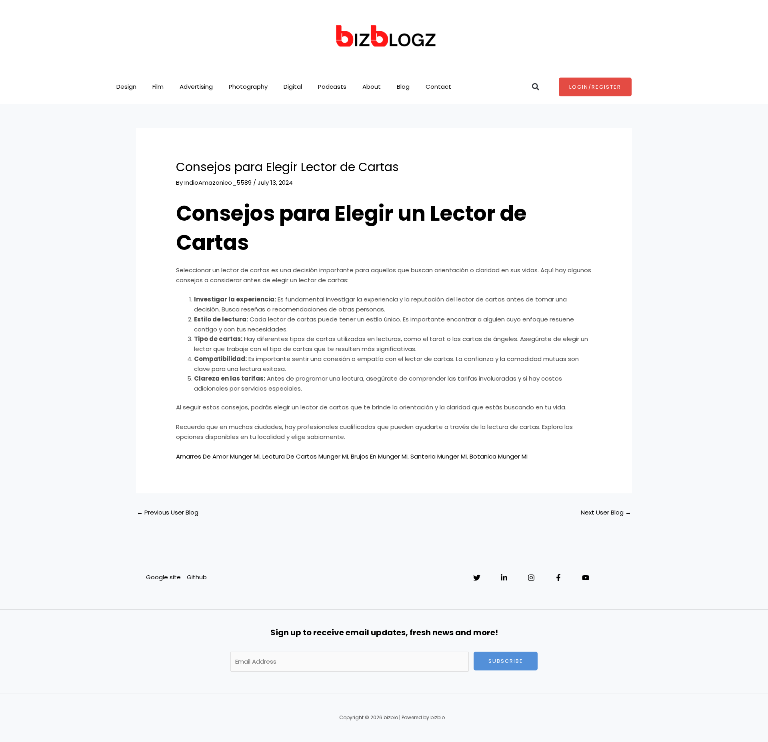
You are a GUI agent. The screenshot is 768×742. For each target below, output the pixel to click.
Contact (438, 86)
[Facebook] (558, 577)
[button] (535, 87)
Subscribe (505, 661)
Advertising (196, 86)
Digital (293, 86)
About (371, 86)
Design (126, 86)
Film (158, 86)
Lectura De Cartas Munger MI (305, 456)
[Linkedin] (504, 577)
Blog (403, 86)
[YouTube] (585, 577)
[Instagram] (531, 577)
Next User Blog (606, 512)
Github (197, 577)
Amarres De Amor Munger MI (218, 456)
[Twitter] (476, 577)
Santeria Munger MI (438, 456)
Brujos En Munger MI (379, 456)
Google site (163, 577)
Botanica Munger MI (499, 456)
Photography (248, 86)
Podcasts (332, 86)
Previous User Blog (167, 512)
